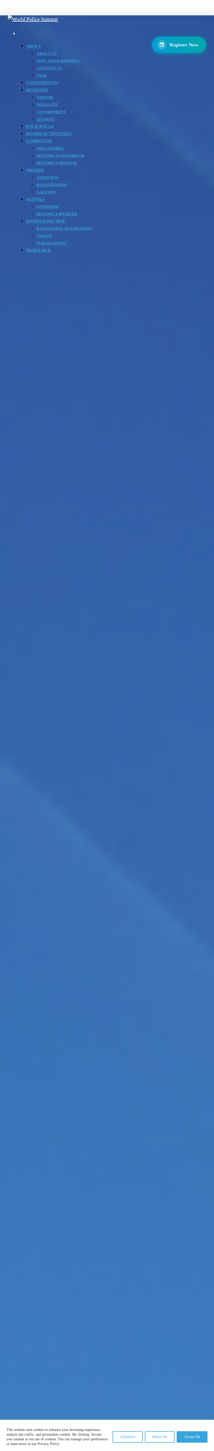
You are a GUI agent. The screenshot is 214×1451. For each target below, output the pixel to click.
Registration (52, 185)
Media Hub (38, 250)
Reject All (159, 1437)
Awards (35, 170)
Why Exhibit (50, 148)
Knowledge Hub (45, 221)
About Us (47, 54)
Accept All (192, 1437)
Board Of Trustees (49, 133)
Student (46, 119)
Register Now (184, 44)
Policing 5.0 (40, 126)
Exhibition (39, 141)
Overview (48, 177)
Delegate (47, 105)
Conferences (42, 82)
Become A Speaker (57, 214)
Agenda (35, 199)
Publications (51, 243)
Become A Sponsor (57, 163)
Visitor (45, 97)
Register (37, 90)
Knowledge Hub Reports (64, 228)
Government (51, 112)
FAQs (42, 75)
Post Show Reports (58, 61)
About (33, 46)
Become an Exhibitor (61, 156)
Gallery (46, 192)
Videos (44, 236)
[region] (107, 1435)
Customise (127, 1437)
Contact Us (49, 68)
